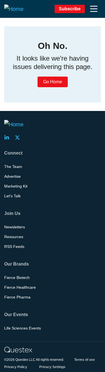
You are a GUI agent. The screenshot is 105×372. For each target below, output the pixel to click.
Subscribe (70, 8)
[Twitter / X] (19, 137)
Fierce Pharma (17, 297)
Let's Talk (12, 196)
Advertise (12, 176)
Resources (13, 236)
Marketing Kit (15, 186)
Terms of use (84, 360)
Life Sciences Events (22, 328)
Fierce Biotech (17, 277)
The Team (13, 166)
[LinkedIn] (8, 137)
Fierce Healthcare (20, 287)
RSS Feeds (14, 246)
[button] (94, 9)
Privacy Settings (52, 367)
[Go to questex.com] (18, 349)
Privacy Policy (15, 367)
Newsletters (14, 227)
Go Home (52, 81)
